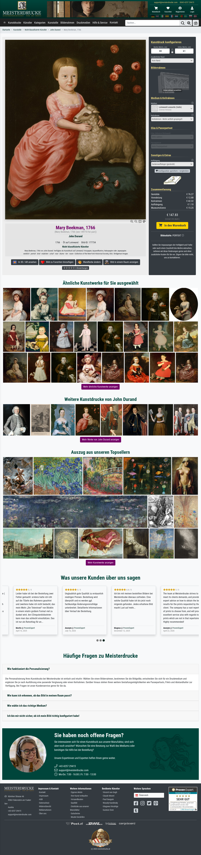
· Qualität (73, 803)
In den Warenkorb (174, 225)
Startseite (6, 30)
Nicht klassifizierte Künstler (36, 30)
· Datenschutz (43, 803)
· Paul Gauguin (108, 799)
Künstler (27, 22)
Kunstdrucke (14, 22)
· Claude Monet (108, 796)
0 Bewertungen (81, 268)
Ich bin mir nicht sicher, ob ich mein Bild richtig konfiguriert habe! (43, 716)
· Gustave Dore (108, 810)
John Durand (55, 30)
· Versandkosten (76, 799)
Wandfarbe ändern (91, 262)
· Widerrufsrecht (44, 806)
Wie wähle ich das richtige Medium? (27, 705)
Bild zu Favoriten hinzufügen (58, 262)
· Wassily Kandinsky (110, 803)
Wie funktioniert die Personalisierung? (28, 669)
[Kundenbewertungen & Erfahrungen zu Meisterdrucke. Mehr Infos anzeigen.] (183, 798)
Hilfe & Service (100, 22)
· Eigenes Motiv (76, 792)
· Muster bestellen (77, 817)
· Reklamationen (44, 810)
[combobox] (172, 60)
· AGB (40, 799)
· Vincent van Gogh (109, 792)
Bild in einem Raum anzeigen (123, 262)
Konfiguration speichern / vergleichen (173, 171)
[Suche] (183, 23)
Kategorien (39, 22)
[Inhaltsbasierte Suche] (189, 23)
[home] (4, 22)
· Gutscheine (75, 813)
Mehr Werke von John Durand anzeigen (100, 439)
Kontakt (114, 22)
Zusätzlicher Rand (157, 57)
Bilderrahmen (67, 22)
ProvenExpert (21, 628)
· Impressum (43, 796)
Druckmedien (83, 22)
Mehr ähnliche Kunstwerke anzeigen (100, 386)
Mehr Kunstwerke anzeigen (100, 562)
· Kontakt (41, 792)
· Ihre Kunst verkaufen (79, 796)
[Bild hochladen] (196, 23)
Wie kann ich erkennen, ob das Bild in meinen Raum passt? (39, 695)
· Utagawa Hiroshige (110, 806)
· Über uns (42, 813)
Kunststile (53, 22)
